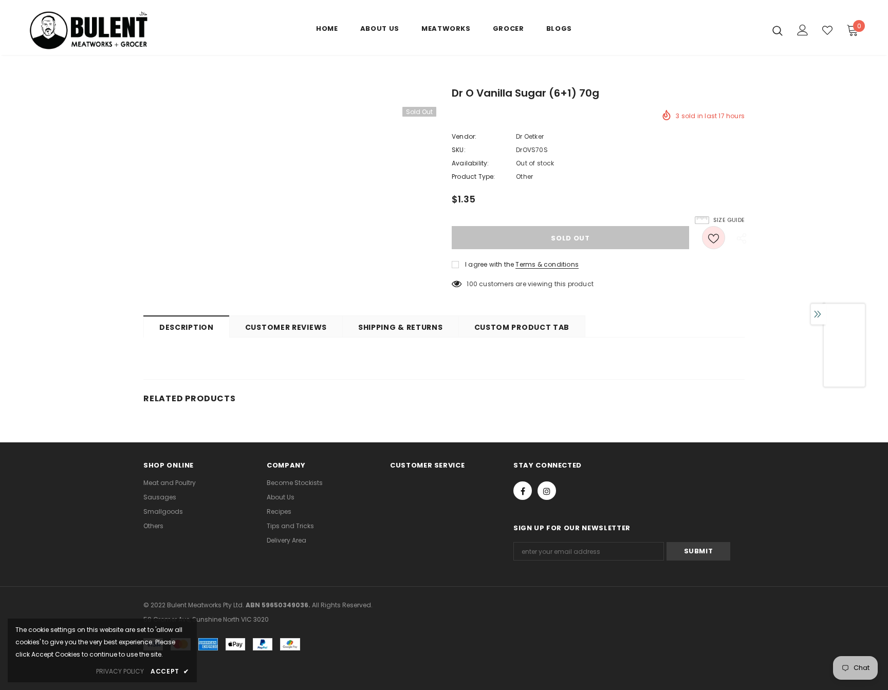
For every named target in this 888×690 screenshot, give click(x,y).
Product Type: (473, 176)
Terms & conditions (547, 264)
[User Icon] (802, 30)
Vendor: (464, 136)
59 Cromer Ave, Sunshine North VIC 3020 (206, 619)
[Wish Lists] (713, 237)
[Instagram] (547, 490)
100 (472, 283)
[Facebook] (522, 490)
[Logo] (88, 30)
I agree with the (489, 264)
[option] (844, 350)
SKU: (459, 149)
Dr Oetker (530, 136)
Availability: (470, 163)
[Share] (739, 238)
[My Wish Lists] (827, 30)
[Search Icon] (777, 30)
